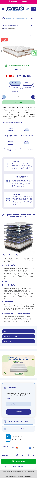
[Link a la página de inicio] (3, 18)
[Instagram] (17, 455)
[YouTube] (33, 455)
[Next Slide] (36, 1)
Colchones (10, 18)
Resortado (21, 18)
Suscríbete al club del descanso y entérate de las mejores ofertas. (18, 394)
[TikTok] (28, 455)
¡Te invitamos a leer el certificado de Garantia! (20, 65)
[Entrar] (28, 9)
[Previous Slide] (1, 1)
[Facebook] (11, 455)
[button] (34, 54)
